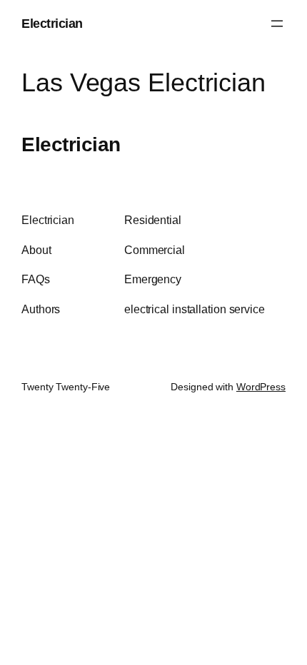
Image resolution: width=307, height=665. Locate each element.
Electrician (52, 23)
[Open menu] (277, 23)
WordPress (261, 386)
